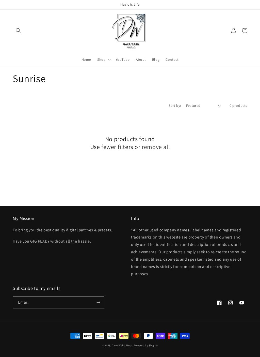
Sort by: (175, 105)
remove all (156, 147)
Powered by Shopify (146, 345)
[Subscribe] (98, 302)
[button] (18, 30)
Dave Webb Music (122, 345)
